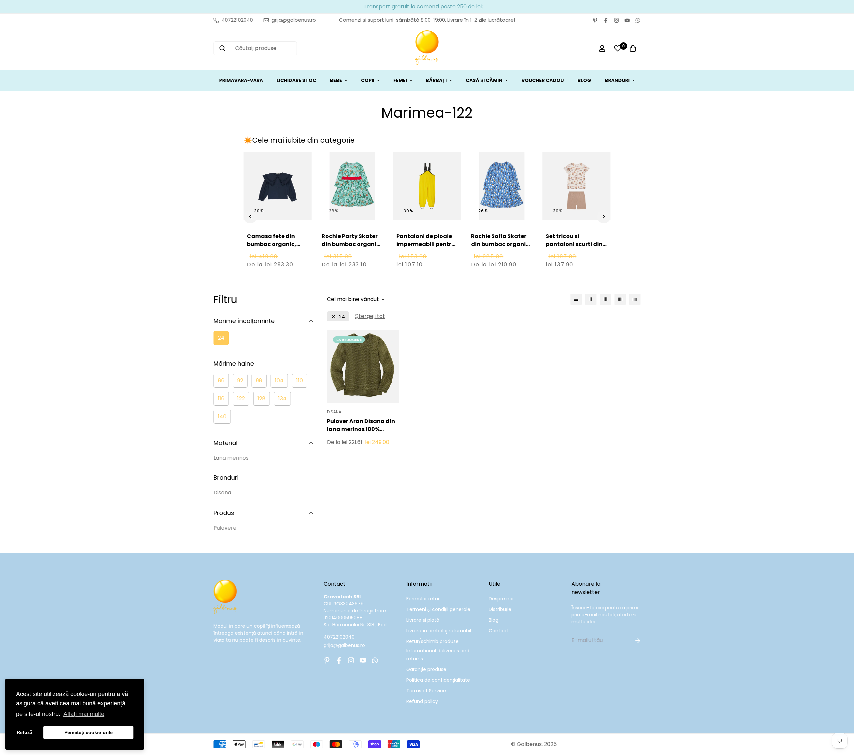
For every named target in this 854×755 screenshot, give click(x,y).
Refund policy (422, 701)
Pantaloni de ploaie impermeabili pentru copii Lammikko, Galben (425, 248)
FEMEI (400, 80)
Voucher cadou (542, 80)
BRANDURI (617, 80)
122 (241, 398)
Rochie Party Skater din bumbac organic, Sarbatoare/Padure (351, 244)
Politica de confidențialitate (438, 680)
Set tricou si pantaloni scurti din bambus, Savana (574, 244)
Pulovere (225, 528)
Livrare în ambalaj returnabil (438, 630)
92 (240, 380)
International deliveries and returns (437, 654)
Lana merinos (231, 458)
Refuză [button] (24, 732)
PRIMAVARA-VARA (241, 80)
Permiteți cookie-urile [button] (88, 732)
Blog (493, 620)
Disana (222, 492)
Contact (498, 630)
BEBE (336, 80)
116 (221, 398)
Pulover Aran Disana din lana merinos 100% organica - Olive (361, 425)
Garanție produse (426, 669)
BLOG (584, 80)
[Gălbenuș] (427, 48)
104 (279, 380)
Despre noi (501, 598)
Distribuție (500, 609)
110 (299, 380)
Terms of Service (426, 690)
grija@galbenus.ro (344, 645)
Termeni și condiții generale (438, 609)
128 (262, 398)
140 (222, 416)
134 (282, 398)
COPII (367, 80)
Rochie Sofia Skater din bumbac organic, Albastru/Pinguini (501, 244)
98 (259, 380)
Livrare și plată (422, 620)
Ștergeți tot (370, 316)
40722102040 (339, 637)
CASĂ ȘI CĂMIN (484, 80)
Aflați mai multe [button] (83, 714)
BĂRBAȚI (436, 80)
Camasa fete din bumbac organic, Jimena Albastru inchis (271, 248)
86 (221, 380)
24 (221, 338)
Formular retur (423, 598)
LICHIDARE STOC (296, 80)
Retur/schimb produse (432, 641)
